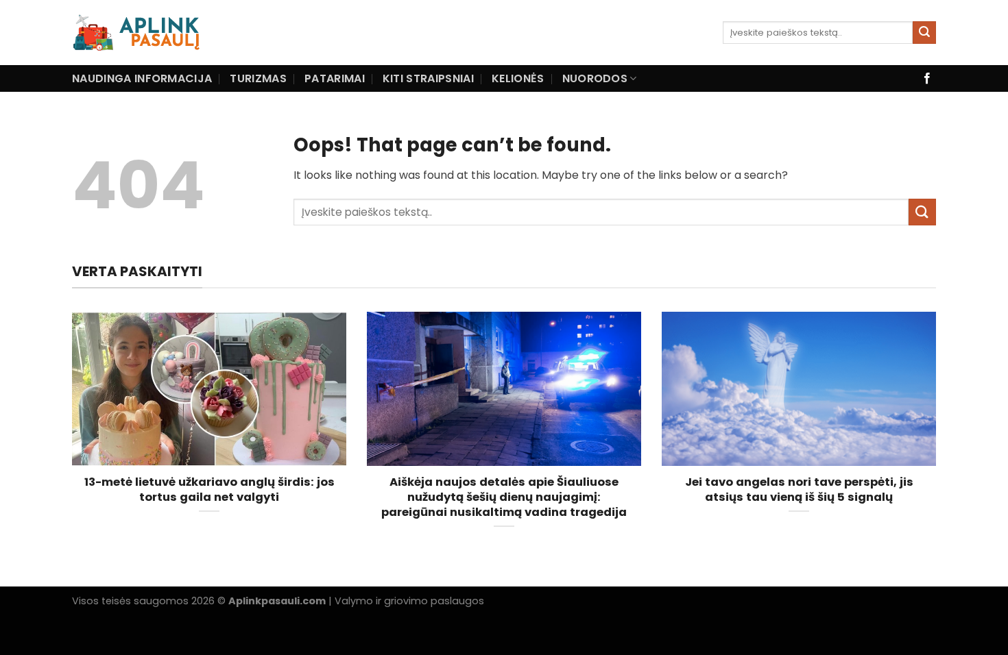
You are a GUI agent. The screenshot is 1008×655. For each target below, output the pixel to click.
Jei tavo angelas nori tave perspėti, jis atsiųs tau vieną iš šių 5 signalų (799, 489)
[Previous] (69, 437)
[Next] (938, 437)
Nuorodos (595, 78)
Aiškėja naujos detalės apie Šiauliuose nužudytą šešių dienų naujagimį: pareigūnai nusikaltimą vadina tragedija (504, 497)
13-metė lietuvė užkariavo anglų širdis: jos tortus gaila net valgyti (209, 489)
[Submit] (924, 33)
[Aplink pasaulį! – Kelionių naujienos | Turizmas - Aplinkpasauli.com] (170, 32)
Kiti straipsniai (428, 78)
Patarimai (334, 78)
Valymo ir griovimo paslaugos (409, 601)
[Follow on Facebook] (927, 79)
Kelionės (518, 78)
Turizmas (258, 78)
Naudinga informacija (142, 78)
